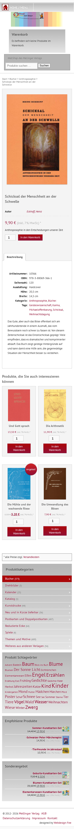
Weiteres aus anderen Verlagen (24, 646)
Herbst (9, 687)
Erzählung (10, 681)
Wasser (41, 702)
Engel (39, 674)
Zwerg (31, 707)
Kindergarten (11, 692)
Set (43, 697)
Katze (37, 686)
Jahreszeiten (23, 686)
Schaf (19, 697)
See (38, 697)
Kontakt (52, 818)
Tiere (9, 701)
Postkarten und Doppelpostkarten (26, 619)
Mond (23, 691)
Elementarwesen (14, 675)
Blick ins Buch (41, 665)
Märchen (55, 692)
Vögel (19, 702)
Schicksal (58, 309)
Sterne (59, 697)
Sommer (50, 697)
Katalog (10, 599)
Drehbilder (11, 585)
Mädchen (42, 691)
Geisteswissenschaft (40, 305)
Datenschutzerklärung (16, 818)
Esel (17, 681)
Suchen (44, 65)
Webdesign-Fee (62, 822)
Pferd (64, 692)
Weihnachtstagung (39, 314)
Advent (8, 664)
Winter (20, 708)
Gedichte (39, 680)
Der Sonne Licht (27, 669)
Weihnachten (58, 702)
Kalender (10, 592)
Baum (28, 663)
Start (4, 78)
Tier (65, 697)
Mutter (31, 692)
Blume (56, 664)
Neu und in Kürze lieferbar (21, 612)
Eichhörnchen (48, 670)
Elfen (28, 675)
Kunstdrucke (13, 605)
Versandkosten (31, 557)
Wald (29, 702)
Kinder (60, 685)
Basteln (17, 665)
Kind (46, 686)
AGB (43, 813)
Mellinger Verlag (29, 813)
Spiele (9, 632)
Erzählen (55, 675)
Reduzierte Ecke (15, 626)
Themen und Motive (17, 639)
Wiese (10, 707)
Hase (60, 681)
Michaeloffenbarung (40, 309)
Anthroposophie (27, 78)
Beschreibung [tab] (15, 257)
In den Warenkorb (30, 237)
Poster (10, 696)
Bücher (13, 78)
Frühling (25, 681)
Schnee (29, 696)
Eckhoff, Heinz (34, 211)
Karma (56, 305)
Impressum (39, 818)
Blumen (9, 670)
